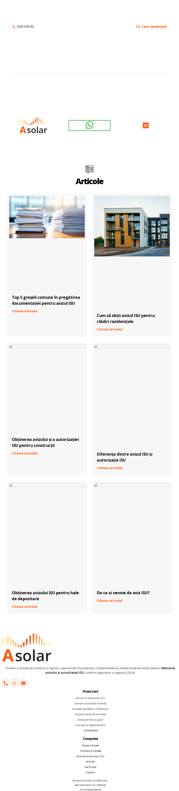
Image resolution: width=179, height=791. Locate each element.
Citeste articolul (24, 311)
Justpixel (96, 789)
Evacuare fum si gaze (90, 719)
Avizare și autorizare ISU (90, 698)
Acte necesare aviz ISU (90, 756)
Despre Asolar (90, 745)
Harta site (90, 767)
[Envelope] (23, 683)
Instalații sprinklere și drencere (90, 708)
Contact (90, 772)
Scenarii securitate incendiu (90, 703)
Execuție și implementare (90, 725)
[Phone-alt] (5, 683)
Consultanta (90, 730)
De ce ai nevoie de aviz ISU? (123, 592)
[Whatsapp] (14, 683)
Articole (90, 761)
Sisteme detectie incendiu (90, 714)
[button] (146, 125)
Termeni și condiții (90, 750)
